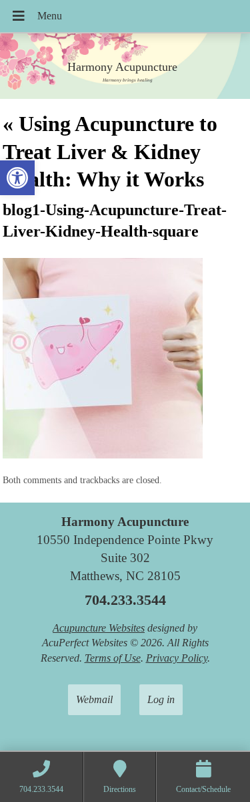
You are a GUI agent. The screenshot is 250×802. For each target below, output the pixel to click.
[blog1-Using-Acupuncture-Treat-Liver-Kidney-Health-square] (103, 454)
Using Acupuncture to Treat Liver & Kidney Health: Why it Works (110, 151)
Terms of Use (113, 658)
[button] (17, 177)
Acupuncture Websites (99, 628)
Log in (161, 699)
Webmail (94, 699)
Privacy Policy (176, 658)
